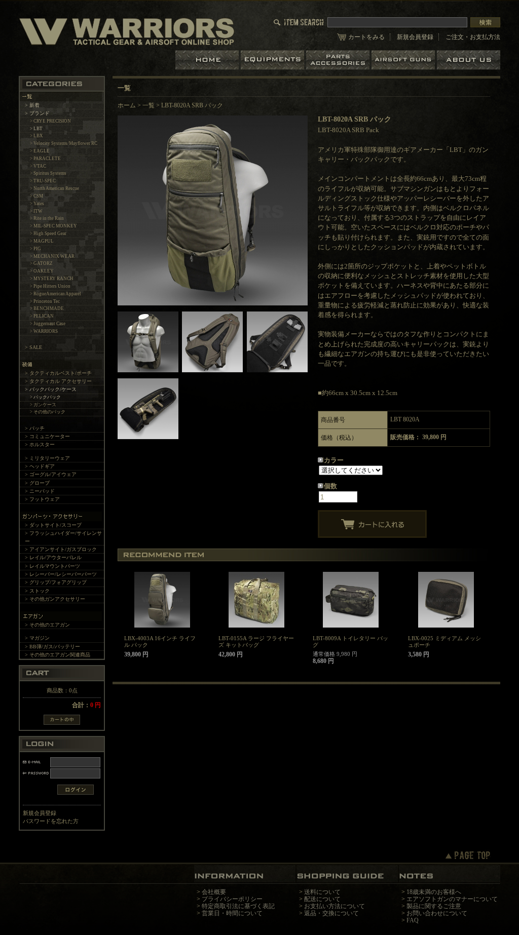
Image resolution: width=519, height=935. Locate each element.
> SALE (33, 347)
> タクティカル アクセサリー (58, 381)
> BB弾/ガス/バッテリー (52, 646)
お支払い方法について (334, 906)
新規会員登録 (415, 37)
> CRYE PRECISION (50, 121)
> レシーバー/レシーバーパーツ (61, 574)
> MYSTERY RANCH (51, 278)
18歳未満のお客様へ (433, 891)
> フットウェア (42, 499)
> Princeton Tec (45, 301)
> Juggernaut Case (47, 323)
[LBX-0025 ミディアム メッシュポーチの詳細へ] (445, 600)
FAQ (412, 920)
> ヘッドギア (40, 466)
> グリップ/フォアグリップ (56, 582)
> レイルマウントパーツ (52, 566)
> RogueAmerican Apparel (55, 293)
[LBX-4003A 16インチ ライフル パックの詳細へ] (162, 600)
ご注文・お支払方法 (473, 37)
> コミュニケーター (47, 436)
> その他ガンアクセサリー (55, 599)
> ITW (36, 211)
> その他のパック (47, 411)
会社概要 (214, 891)
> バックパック (45, 397)
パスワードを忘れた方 (51, 821)
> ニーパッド (40, 491)
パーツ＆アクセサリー (339, 60)
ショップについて (468, 60)
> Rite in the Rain (47, 218)
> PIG (35, 248)
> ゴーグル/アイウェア (51, 474)
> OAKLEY (42, 271)
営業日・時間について (232, 913)
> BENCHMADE (47, 308)
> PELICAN (42, 316)
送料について (322, 891)
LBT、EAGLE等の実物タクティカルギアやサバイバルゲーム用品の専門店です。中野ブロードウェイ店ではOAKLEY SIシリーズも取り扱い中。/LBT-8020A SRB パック (127, 31)
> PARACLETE (45, 158)
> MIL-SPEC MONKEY (53, 225)
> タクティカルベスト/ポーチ (58, 373)
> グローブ (37, 483)
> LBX (36, 135)
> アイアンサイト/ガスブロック (61, 549)
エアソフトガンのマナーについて (452, 899)
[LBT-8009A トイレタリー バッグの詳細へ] (350, 600)
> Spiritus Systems (48, 173)
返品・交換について (331, 913)
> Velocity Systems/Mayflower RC (63, 143)
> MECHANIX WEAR (52, 256)
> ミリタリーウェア (47, 458)
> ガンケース (43, 404)
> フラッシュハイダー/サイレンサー (63, 536)
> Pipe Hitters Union (50, 286)
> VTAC (38, 166)
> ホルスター (40, 444)
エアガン (404, 60)
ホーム (208, 60)
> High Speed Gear (48, 233)
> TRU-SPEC (43, 180)
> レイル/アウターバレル (53, 557)
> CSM (36, 196)
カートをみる (366, 37)
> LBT (36, 128)
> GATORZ (41, 263)
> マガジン (37, 638)
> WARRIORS (44, 331)
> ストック (37, 591)
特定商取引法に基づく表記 (238, 906)
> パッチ (35, 428)
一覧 (148, 105)
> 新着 (32, 105)
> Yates (37, 203)
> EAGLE (40, 150)
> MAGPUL (42, 241)
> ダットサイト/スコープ (53, 525)
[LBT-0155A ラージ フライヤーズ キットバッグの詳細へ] (256, 600)
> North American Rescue (54, 188)
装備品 (273, 60)
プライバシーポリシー (232, 899)
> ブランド (37, 113)
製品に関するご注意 (433, 906)
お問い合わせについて (436, 913)
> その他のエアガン (47, 625)
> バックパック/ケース (51, 389)
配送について (322, 899)
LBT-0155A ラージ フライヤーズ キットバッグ (256, 641)
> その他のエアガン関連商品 (57, 654)
